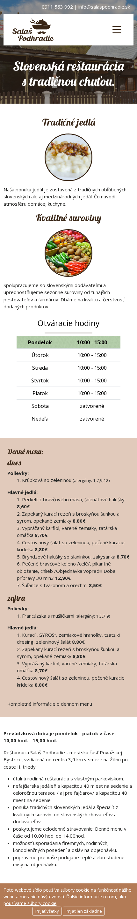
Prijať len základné (84, 911)
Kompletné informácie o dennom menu (49, 704)
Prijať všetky (47, 911)
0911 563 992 (57, 6)
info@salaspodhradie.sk (104, 6)
